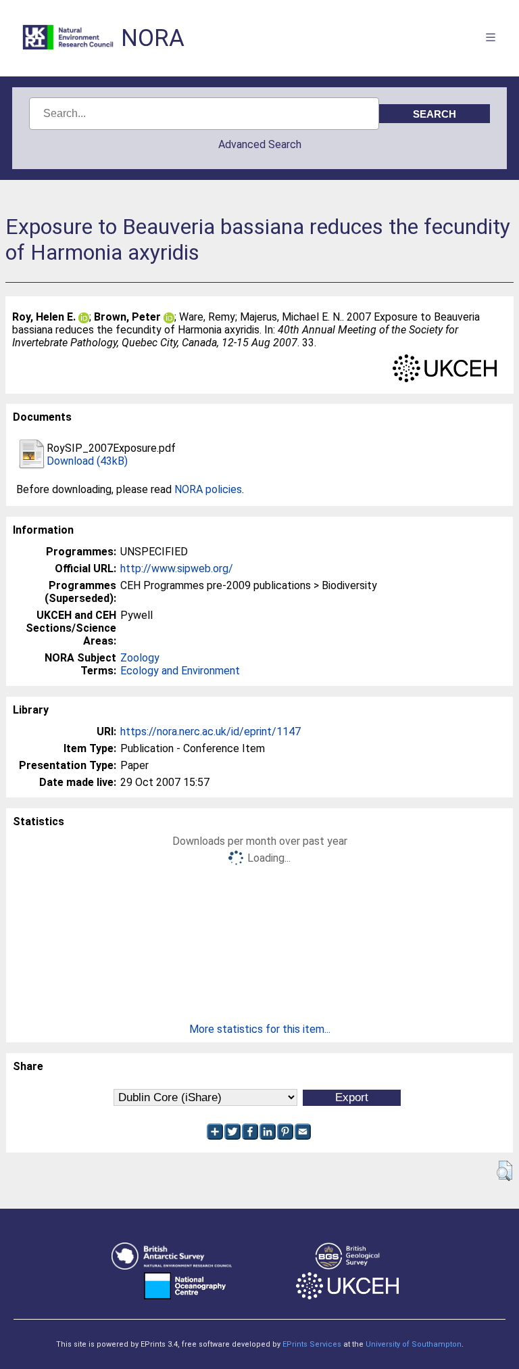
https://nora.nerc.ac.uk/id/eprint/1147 (210, 731)
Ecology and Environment (180, 670)
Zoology (139, 657)
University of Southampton (414, 1344)
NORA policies (208, 489)
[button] (504, 1171)
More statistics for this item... (259, 1029)
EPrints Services (311, 1344)
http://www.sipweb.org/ (176, 568)
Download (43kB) (87, 461)
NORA (152, 38)
